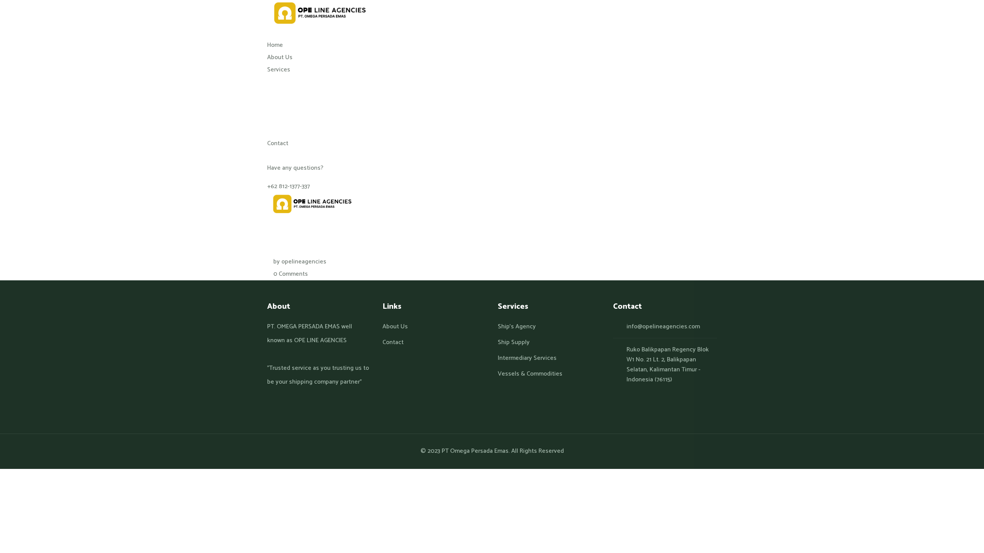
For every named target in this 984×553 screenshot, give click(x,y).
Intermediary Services (527, 358)
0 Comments (290, 274)
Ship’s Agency (517, 327)
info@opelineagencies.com (663, 326)
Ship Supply (514, 343)
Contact (393, 343)
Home (275, 183)
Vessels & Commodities (530, 374)
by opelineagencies (299, 262)
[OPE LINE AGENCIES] (317, 13)
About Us (395, 327)
